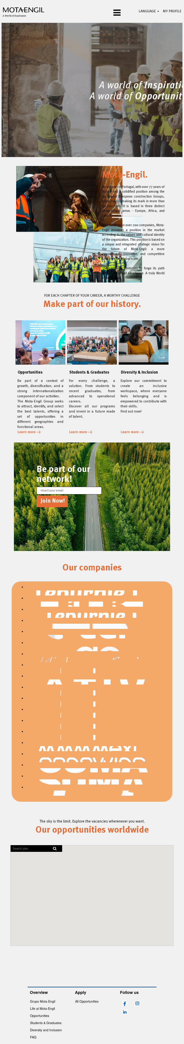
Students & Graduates (45, 1023)
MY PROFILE (172, 11)
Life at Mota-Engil (42, 1008)
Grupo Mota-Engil (42, 1001)
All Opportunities (87, 1001)
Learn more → (29, 432)
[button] (92, 13)
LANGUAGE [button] (148, 11)
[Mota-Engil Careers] (23, 11)
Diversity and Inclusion (46, 1030)
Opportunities (39, 1015)
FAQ (33, 1037)
